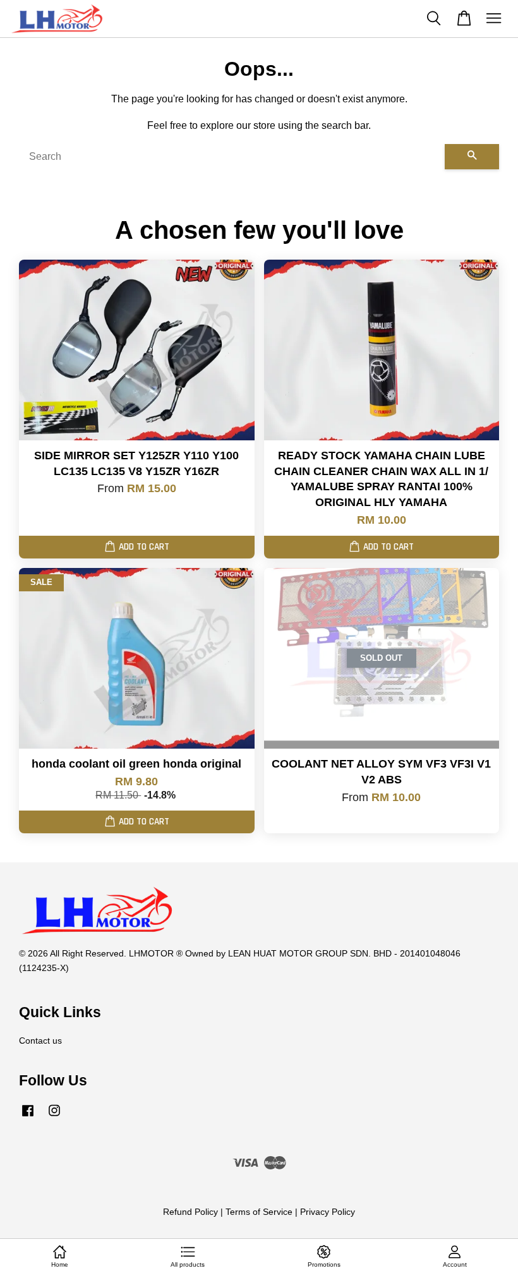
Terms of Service (259, 1212)
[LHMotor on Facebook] (28, 1116)
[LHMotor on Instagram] (54, 1116)
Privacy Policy (327, 1212)
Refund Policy (190, 1212)
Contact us (40, 1041)
